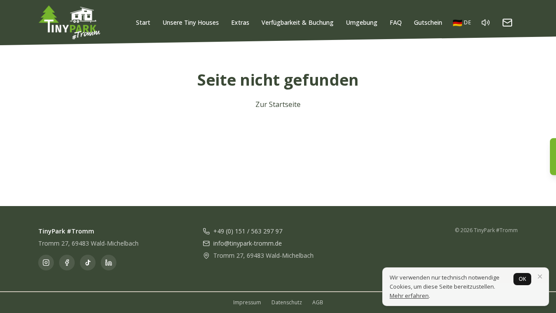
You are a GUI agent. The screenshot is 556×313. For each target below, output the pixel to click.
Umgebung (361, 22)
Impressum (247, 302)
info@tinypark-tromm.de (247, 243)
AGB (317, 302)
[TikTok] (88, 262)
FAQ (396, 22)
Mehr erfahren (409, 296)
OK (522, 279)
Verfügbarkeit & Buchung (297, 22)
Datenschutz (286, 302)
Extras (240, 22)
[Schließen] (539, 276)
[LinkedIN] (108, 262)
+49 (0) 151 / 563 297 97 (247, 231)
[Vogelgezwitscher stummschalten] (485, 22)
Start (143, 22)
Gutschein (428, 22)
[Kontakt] (507, 22)
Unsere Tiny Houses (190, 22)
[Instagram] (46, 262)
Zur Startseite (278, 104)
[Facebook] (67, 262)
